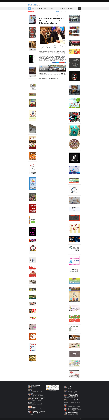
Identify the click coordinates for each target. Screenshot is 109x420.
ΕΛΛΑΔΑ (36, 8)
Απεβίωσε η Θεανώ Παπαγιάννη (36, 385)
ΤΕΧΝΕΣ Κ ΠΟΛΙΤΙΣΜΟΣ (69, 8)
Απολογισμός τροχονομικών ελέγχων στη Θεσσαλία (38, 402)
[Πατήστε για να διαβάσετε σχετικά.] (32, 37)
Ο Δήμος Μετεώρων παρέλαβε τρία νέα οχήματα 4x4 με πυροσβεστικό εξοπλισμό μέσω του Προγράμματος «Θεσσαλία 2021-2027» (74, 400)
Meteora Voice (32, 4)
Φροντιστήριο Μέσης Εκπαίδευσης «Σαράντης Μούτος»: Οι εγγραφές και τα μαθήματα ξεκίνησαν (49, 11)
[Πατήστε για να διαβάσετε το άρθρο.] (74, 311)
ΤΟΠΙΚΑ (33, 8)
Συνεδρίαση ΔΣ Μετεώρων (35, 389)
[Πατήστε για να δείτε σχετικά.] (74, 45)
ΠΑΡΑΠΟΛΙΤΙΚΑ (45, 8)
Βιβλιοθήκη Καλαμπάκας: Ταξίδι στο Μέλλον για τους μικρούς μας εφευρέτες (61, 69)
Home (40, 15)
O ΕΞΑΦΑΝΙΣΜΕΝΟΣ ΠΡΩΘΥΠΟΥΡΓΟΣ (37, 398)
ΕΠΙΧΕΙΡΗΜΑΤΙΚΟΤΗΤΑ (61, 8)
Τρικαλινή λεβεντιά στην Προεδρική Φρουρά (73, 412)
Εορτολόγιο (52, 413)
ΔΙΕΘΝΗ (40, 8)
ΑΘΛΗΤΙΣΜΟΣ (51, 8)
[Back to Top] (80, 418)
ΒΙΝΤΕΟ (56, 8)
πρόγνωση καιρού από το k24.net (52, 390)
